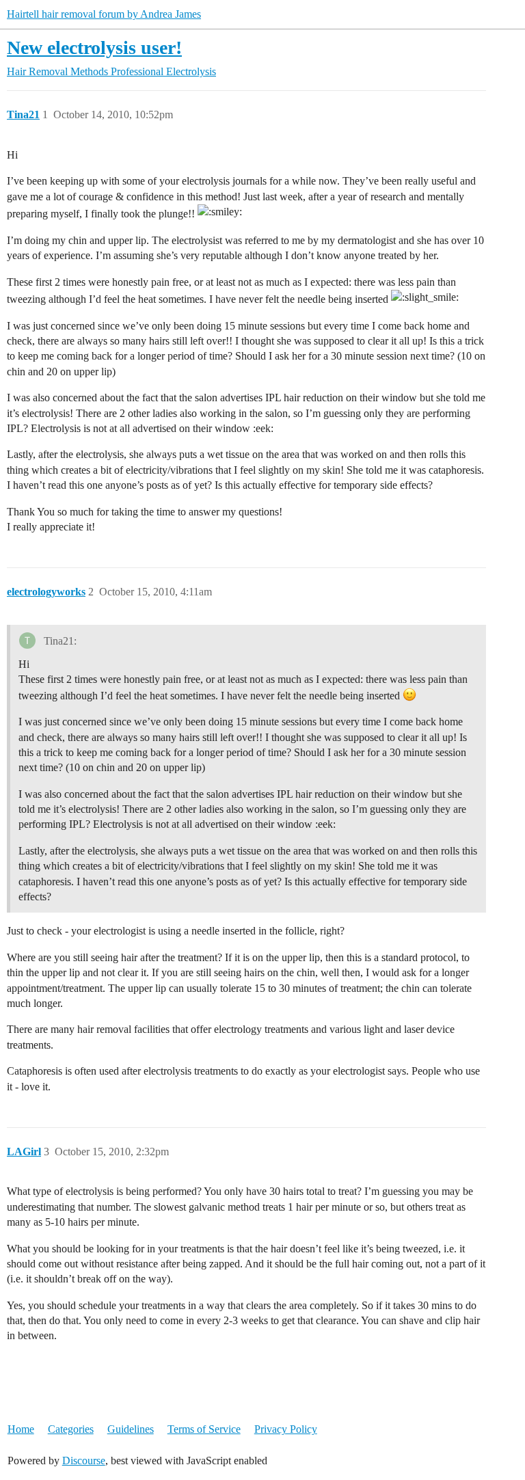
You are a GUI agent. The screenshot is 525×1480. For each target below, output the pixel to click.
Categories (71, 1429)
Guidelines (130, 1429)
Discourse (83, 1460)
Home (21, 1429)
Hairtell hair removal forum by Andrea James (104, 14)
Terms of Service (204, 1429)
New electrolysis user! (94, 47)
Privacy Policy (285, 1429)
